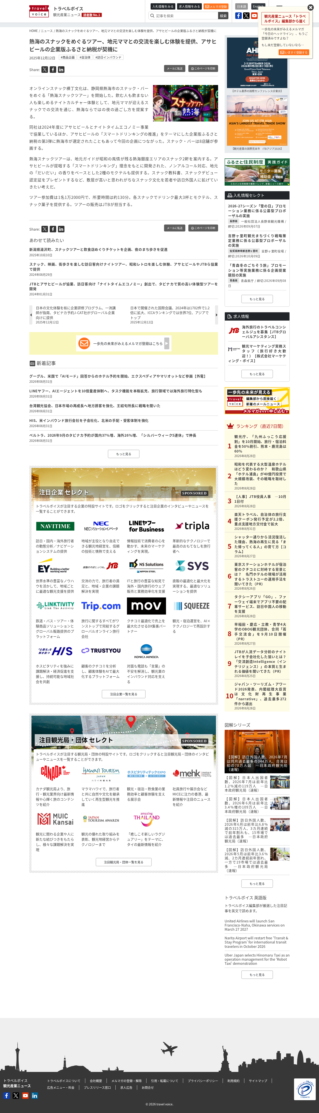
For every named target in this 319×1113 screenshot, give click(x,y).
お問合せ (148, 1087)
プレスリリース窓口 (97, 1087)
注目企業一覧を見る (123, 694)
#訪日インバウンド (108, 57)
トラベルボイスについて (64, 1080)
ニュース (47, 30)
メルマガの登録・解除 (126, 1080)
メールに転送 (175, 68)
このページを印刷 (204, 68)
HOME (33, 30)
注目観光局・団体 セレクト (76, 739)
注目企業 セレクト (64, 492)
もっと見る (123, 454)
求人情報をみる (189, 6)
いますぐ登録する (295, 52)
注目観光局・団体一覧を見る (123, 862)
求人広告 (126, 1087)
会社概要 (96, 1080)
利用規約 (233, 1080)
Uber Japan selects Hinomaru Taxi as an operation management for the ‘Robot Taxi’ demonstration (257, 959)
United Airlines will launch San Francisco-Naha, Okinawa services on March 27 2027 (255, 925)
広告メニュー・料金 (60, 1087)
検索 (223, 15)
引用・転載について (164, 1080)
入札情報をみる (163, 6)
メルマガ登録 (218, 6)
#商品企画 (68, 57)
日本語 (241, 6)
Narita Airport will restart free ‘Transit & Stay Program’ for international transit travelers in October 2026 (256, 942)
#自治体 (85, 57)
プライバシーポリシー (203, 1080)
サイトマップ (258, 1080)
